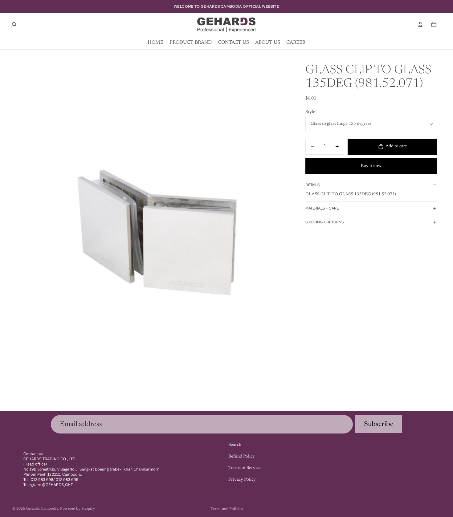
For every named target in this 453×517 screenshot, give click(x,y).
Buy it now (371, 166)
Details (312, 184)
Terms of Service (244, 468)
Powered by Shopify (77, 509)
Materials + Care (322, 208)
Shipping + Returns (324, 222)
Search (234, 445)
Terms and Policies (226, 509)
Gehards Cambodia (42, 509)
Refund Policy (241, 456)
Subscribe (379, 424)
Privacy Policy (242, 480)
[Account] (420, 24)
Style (310, 112)
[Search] (14, 24)
